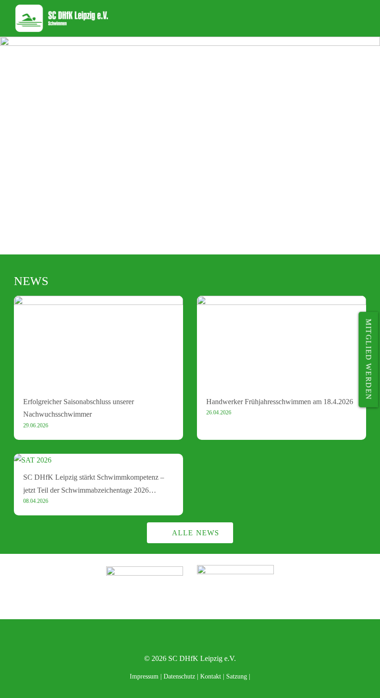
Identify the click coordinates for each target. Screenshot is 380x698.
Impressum (144, 676)
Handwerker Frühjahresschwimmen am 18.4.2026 (279, 402)
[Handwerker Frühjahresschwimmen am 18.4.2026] (281, 302)
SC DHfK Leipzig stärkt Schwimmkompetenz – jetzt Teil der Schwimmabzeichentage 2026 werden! (93, 490)
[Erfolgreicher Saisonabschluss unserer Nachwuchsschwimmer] (98, 302)
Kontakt (210, 676)
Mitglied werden (369, 359)
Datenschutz (179, 676)
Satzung (236, 676)
